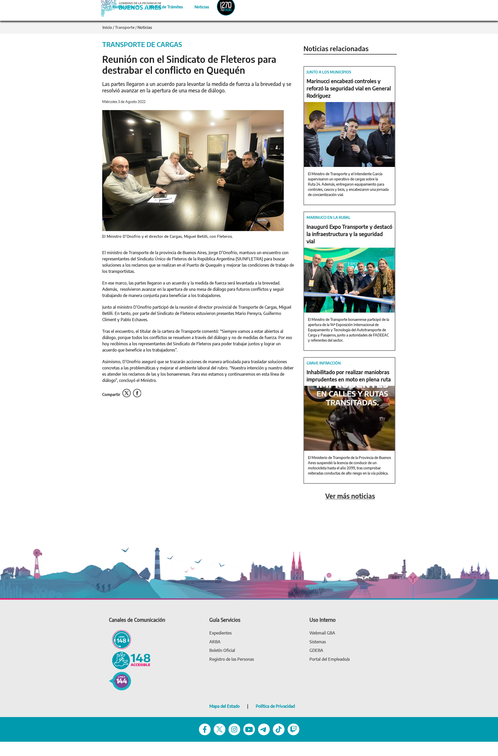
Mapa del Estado (224, 706)
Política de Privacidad (275, 706)
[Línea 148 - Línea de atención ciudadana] (120, 639)
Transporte (125, 27)
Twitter (126, 393)
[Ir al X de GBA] (219, 729)
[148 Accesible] (129, 660)
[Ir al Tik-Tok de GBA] (279, 729)
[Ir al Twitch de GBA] (293, 729)
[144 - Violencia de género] (120, 680)
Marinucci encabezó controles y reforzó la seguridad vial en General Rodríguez (349, 88)
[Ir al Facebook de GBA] (205, 729)
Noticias (197, 6)
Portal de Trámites (164, 6)
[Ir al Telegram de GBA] (264, 729)
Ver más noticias (350, 496)
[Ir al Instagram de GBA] (234, 729)
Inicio (107, 27)
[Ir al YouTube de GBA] (249, 729)
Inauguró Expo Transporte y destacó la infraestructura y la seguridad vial (349, 233)
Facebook (137, 393)
